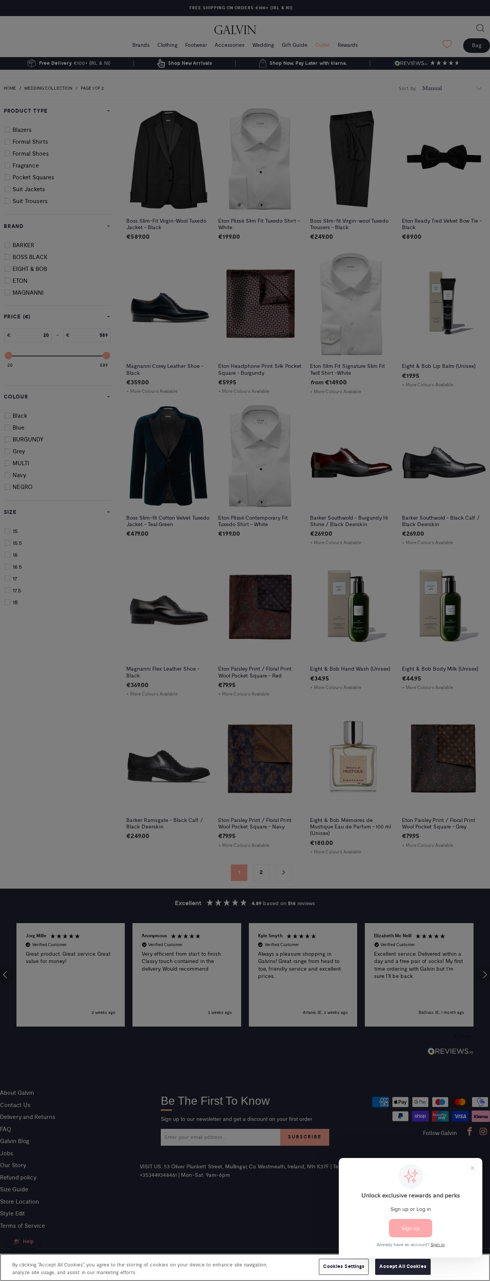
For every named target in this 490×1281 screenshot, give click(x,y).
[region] (245, 1267)
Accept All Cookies (402, 1266)
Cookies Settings (343, 1266)
